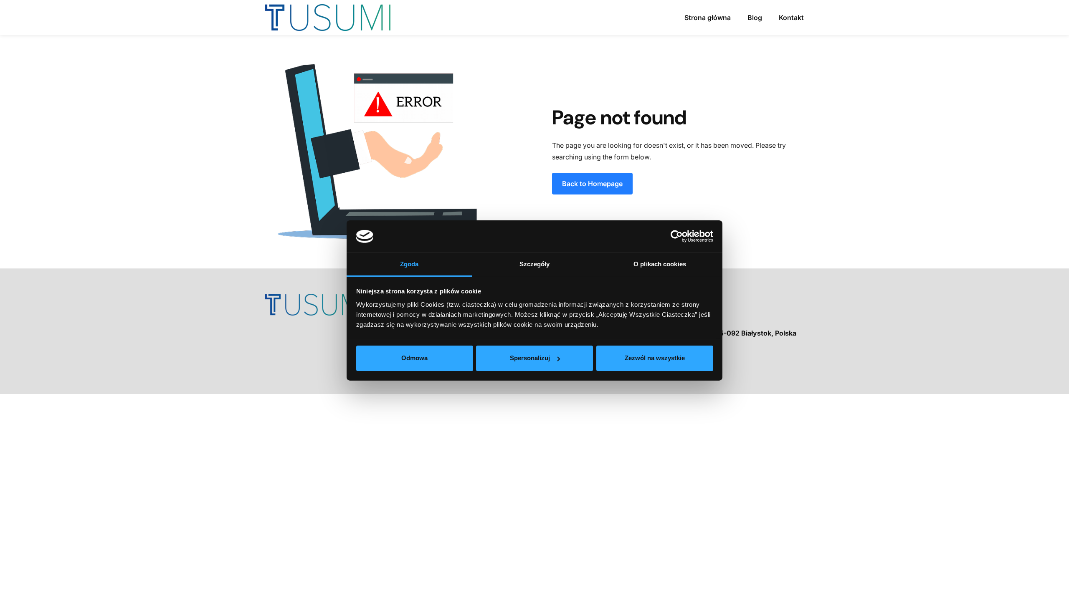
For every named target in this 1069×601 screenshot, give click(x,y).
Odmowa (414, 357)
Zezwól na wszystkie (655, 357)
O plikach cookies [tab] (659, 264)
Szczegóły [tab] (534, 264)
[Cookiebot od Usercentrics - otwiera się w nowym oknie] (676, 236)
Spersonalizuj (530, 357)
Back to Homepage (592, 183)
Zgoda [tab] (409, 264)
